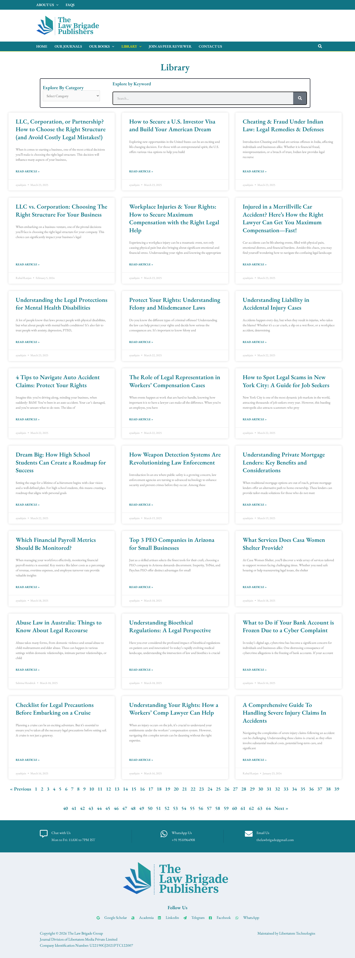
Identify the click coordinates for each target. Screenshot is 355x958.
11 (100, 789)
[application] (56, 5)
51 (158, 808)
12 (108, 789)
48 (133, 808)
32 (277, 789)
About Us (45, 4)
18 (159, 789)
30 (260, 789)
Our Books (99, 46)
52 (166, 808)
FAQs (70, 4)
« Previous (20, 789)
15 (133, 789)
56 (200, 808)
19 (167, 789)
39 (336, 789)
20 (176, 789)
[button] (320, 46)
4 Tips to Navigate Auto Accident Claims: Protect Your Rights (58, 381)
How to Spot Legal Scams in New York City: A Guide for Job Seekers (286, 381)
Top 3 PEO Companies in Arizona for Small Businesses (171, 544)
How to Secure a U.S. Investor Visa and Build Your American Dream (172, 125)
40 (65, 808)
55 (192, 808)
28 (243, 789)
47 (124, 808)
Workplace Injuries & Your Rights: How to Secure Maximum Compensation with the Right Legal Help (174, 218)
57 (209, 808)
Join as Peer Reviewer (170, 46)
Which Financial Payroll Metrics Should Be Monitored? (56, 544)
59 (226, 808)
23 (201, 789)
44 (99, 808)
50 (150, 808)
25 (218, 789)
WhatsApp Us (182, 832)
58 (217, 808)
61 (243, 808)
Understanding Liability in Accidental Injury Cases (276, 304)
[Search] (299, 98)
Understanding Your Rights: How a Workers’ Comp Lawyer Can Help (173, 709)
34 (294, 789)
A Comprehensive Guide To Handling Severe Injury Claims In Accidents (284, 712)
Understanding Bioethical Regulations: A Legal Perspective (170, 626)
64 (268, 808)
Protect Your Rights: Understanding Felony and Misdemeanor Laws (174, 304)
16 (142, 789)
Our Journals (68, 46)
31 (269, 789)
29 (252, 789)
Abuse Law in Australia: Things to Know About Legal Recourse (59, 626)
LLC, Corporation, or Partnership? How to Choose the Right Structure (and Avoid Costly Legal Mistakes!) (61, 129)
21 (184, 789)
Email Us (262, 832)
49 (141, 808)
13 (116, 789)
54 (183, 808)
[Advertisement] (232, 25)
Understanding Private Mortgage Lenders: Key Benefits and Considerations (284, 462)
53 (175, 808)
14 (125, 789)
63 (259, 808)
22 (193, 789)
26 (226, 789)
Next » (281, 808)
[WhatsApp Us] (164, 834)
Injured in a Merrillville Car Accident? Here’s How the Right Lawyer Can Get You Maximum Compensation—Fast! (283, 218)
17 (150, 789)
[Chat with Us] (44, 834)
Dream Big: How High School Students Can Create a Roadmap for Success (61, 462)
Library (129, 46)
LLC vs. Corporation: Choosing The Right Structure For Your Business (61, 210)
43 (90, 808)
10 (91, 789)
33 (286, 789)
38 (328, 789)
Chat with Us (61, 832)
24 (209, 789)
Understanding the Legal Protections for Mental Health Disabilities (61, 304)
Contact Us (210, 46)
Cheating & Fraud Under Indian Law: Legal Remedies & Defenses (283, 125)
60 (234, 808)
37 (319, 789)
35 (302, 789)
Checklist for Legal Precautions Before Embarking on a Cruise (55, 709)
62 (251, 808)
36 (311, 789)
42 (82, 808)
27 (235, 789)
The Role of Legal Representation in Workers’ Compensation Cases (174, 381)
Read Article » (28, 171)
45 (107, 808)
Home (41, 46)
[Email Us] (249, 834)
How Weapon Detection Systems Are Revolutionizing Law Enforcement (175, 458)
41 (73, 808)
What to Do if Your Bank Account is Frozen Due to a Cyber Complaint (288, 626)
